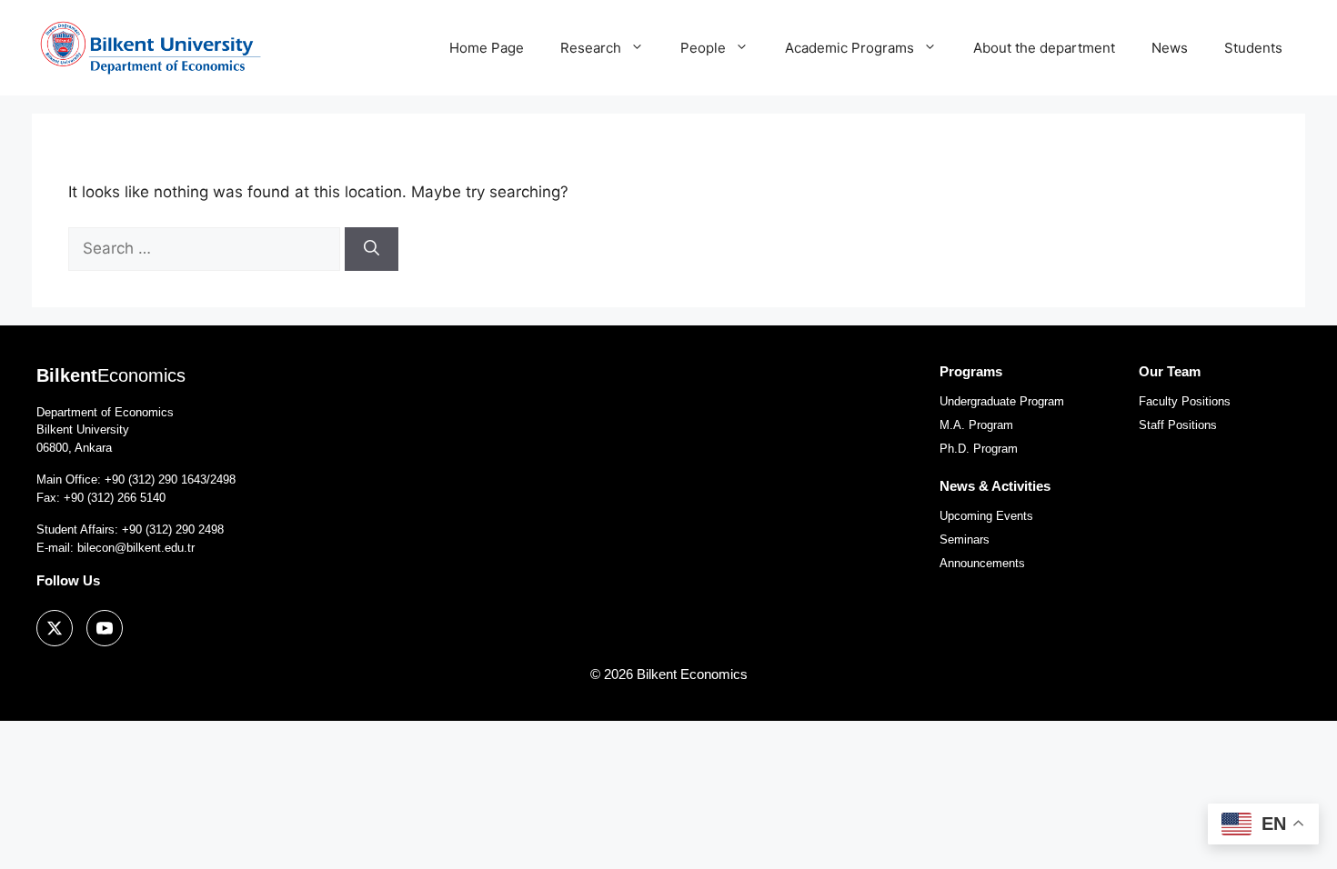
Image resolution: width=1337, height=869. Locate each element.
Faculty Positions (1185, 401)
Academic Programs (849, 47)
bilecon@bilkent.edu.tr (136, 547)
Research (590, 47)
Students (1253, 47)
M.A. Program (976, 425)
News (1169, 47)
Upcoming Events (986, 516)
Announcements (982, 563)
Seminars (965, 539)
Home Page (486, 47)
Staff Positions (1178, 425)
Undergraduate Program (1002, 401)
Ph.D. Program (979, 448)
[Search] (371, 249)
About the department (1044, 47)
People (703, 47)
